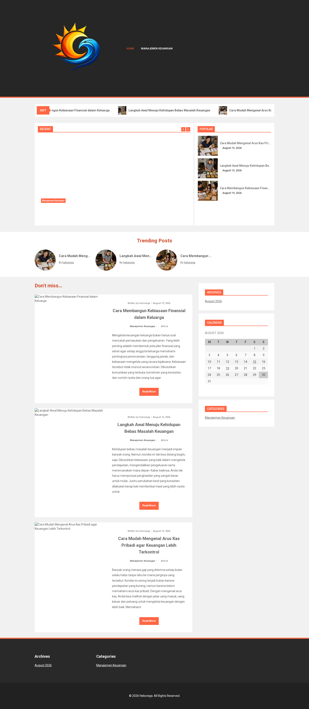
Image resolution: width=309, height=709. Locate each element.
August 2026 (213, 301)
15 (254, 361)
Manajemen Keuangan (157, 48)
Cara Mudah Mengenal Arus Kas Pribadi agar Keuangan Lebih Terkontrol (245, 143)
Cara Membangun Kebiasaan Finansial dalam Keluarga (69, 110)
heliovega (50, 217)
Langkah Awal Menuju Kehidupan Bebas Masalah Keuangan (167, 110)
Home (130, 48)
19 (227, 368)
